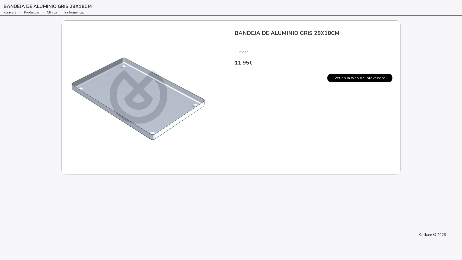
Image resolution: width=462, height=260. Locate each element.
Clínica (52, 12)
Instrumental (74, 12)
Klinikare (10, 12)
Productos (31, 12)
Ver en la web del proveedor (359, 78)
